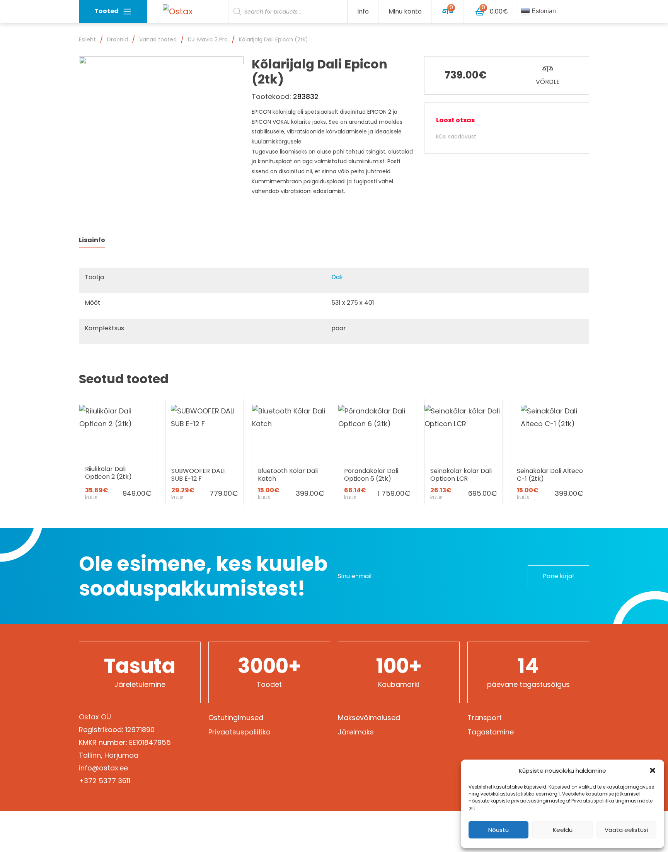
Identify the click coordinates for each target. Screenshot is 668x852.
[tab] (92, 240)
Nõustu (498, 830)
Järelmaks (356, 732)
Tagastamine (490, 732)
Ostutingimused (235, 717)
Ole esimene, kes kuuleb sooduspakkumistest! (203, 576)
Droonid (117, 39)
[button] (652, 770)
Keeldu (563, 830)
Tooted (106, 11)
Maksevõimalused (369, 717)
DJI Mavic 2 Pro (208, 39)
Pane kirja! (558, 576)
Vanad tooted (158, 39)
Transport (484, 717)
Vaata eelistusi (626, 830)
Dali (337, 277)
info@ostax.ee (103, 768)
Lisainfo (92, 240)
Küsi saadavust (456, 136)
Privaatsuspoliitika (239, 732)
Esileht (87, 39)
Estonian (543, 11)
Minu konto (405, 11)
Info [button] (363, 11)
